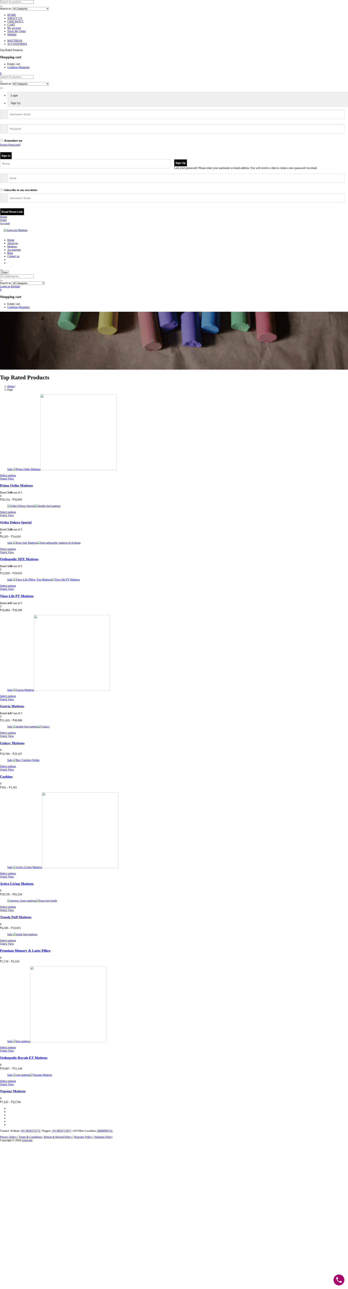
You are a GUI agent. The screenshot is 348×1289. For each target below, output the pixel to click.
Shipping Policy (103, 1136)
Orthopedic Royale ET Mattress (23, 1058)
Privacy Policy (8, 1136)
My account (14, 27)
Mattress (12, 246)
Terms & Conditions (31, 1136)
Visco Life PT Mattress (17, 596)
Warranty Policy (83, 1136)
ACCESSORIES (17, 43)
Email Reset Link (12, 211)
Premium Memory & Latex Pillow (25, 951)
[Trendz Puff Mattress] (32, 900)
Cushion (6, 776)
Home (10, 240)
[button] (0, 73)
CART (11, 24)
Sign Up (180, 162)
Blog (10, 253)
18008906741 (105, 1130)
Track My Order (16, 31)
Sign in (5, 155)
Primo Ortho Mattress (16, 485)
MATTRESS (14, 40)
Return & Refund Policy (58, 1136)
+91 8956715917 (61, 1130)
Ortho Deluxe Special (16, 522)
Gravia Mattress (12, 706)
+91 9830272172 (30, 1130)
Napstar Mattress (13, 1091)
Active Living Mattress (17, 884)
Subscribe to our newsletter (21, 190)
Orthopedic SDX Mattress (19, 559)
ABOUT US (14, 18)
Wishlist (11, 34)
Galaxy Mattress (12, 743)
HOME (11, 14)
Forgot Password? (10, 144)
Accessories (14, 249)
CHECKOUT (15, 21)
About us (12, 243)
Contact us (13, 256)
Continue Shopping (18, 67)
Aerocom (27, 1140)
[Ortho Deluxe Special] (34, 505)
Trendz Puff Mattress (15, 917)
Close (4, 272)
